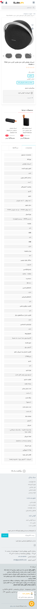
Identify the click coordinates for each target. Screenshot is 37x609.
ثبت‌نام (5, 535)
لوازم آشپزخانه (32, 484)
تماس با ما (33, 523)
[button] (3, 3)
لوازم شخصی (32, 490)
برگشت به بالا (16, 471)
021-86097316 (22, 557)
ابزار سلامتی (32, 487)
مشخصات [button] (29, 148)
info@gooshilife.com (20, 560)
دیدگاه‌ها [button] (15, 148)
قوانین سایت (32, 526)
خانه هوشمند (32, 482)
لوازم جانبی (33, 502)
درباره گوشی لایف (31, 520)
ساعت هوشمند (32, 508)
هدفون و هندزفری (31, 510)
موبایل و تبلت (32, 505)
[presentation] (33, 56)
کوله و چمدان (32, 493)
